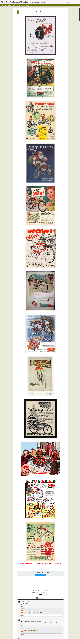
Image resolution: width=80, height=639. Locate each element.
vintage (47, 592)
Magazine (10, 5)
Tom (47, 590)
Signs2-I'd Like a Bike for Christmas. (40, 12)
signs (41, 592)
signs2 (44, 592)
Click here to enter (40, 574)
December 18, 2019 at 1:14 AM (33, 601)
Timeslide (27, 5)
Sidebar (18, 5)
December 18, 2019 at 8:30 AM (31, 610)
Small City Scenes (24, 601)
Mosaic (14, 5)
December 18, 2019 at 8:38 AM (31, 630)
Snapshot (22, 5)
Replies (23, 608)
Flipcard (6, 5)
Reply (22, 606)
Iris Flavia (22, 619)
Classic (2, 5)
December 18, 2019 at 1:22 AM (30, 619)
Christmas (38, 592)
